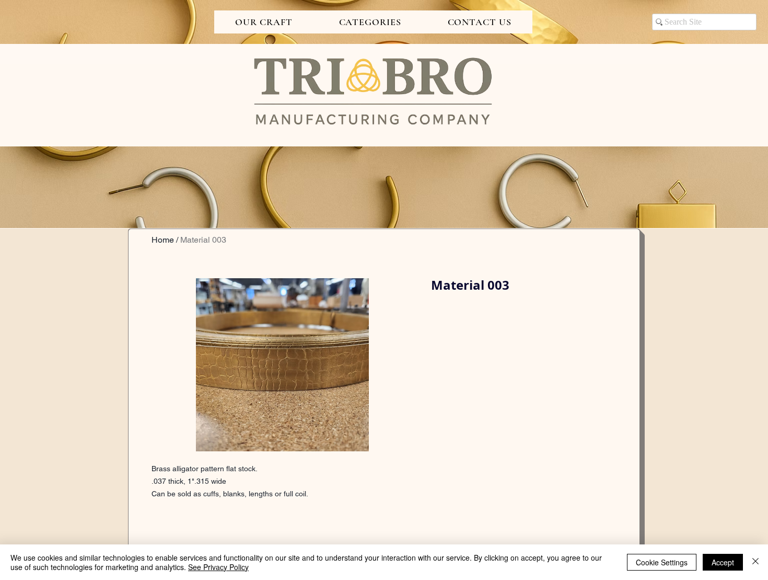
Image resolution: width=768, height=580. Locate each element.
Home (163, 240)
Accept (723, 562)
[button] (263, 21)
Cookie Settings (662, 562)
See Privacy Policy (218, 567)
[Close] (755, 562)
